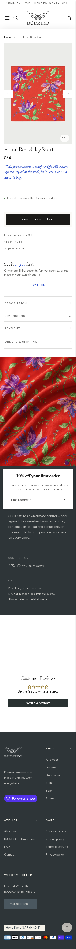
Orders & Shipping (21, 341)
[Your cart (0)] (69, 17)
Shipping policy (56, 831)
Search (51, 798)
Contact (9, 854)
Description (16, 303)
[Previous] (8, 94)
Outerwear (53, 775)
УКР (27, 3)
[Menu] (7, 17)
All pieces (52, 759)
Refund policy (55, 839)
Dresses (51, 767)
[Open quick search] (16, 17)
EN (18, 3)
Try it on (38, 285)
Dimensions (38, 315)
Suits (49, 783)
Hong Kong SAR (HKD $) (51, 3)
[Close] (68, 474)
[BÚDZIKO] (38, 18)
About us (10, 831)
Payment (12, 328)
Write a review (38, 703)
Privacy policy (55, 854)
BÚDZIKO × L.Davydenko (20, 839)
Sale (49, 790)
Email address (19, 495)
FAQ (7, 846)
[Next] (67, 94)
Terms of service (57, 846)
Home (8, 36)
